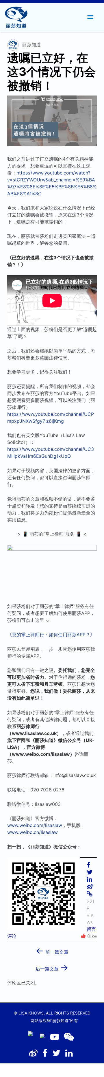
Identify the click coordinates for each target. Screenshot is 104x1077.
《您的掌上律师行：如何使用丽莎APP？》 (51, 634)
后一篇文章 (52, 967)
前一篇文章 (52, 950)
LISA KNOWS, (31, 1012)
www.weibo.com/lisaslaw (34, 825)
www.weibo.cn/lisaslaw (32, 832)
